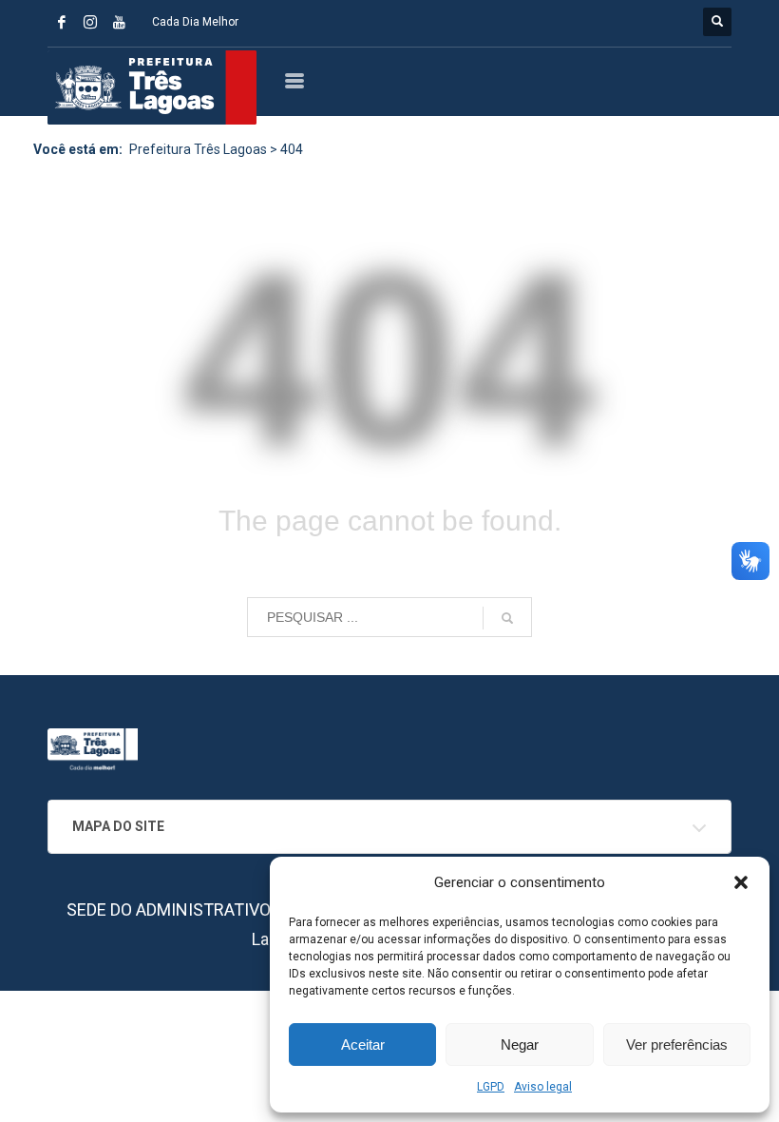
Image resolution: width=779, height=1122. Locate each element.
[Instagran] (90, 22)
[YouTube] (118, 22)
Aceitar (363, 1044)
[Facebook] (62, 22)
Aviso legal (543, 1086)
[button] (741, 882)
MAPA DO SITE (118, 826)
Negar (520, 1044)
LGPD (490, 1086)
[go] (507, 618)
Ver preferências (677, 1044)
